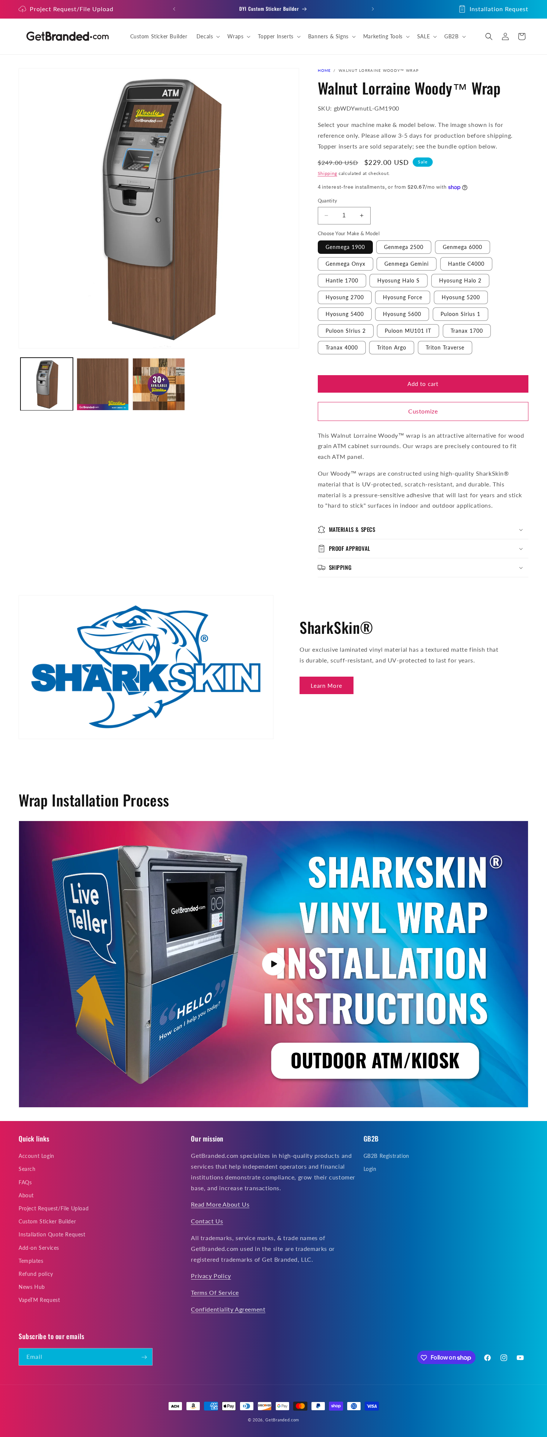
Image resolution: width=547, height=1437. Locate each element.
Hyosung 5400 (345, 314)
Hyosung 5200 (461, 297)
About (26, 1195)
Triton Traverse (445, 347)
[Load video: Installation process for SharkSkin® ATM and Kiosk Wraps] (273, 964)
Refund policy (36, 1274)
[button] (207, 36)
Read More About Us (220, 1204)
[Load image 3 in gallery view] (158, 384)
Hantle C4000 (466, 264)
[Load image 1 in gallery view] (46, 384)
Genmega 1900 (345, 247)
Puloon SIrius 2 (346, 331)
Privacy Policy (211, 1276)
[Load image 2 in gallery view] (103, 384)
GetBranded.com (282, 1419)
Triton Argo (391, 347)
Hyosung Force (402, 297)
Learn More (326, 685)
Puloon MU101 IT (408, 331)
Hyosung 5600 (402, 314)
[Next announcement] (373, 9)
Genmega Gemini (406, 264)
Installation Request (499, 8)
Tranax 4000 (342, 347)
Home (324, 70)
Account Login (36, 1156)
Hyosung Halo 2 (460, 280)
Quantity (328, 201)
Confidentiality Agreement (228, 1309)
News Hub (32, 1287)
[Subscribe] (144, 1357)
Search (27, 1169)
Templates (31, 1261)
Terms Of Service (215, 1292)
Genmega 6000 (462, 247)
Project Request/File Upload (71, 8)
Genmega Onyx (345, 264)
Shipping (328, 173)
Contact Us (207, 1221)
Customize (423, 411)
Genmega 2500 (403, 247)
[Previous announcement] (174, 9)
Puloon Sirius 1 (460, 314)
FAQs (25, 1182)
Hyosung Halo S (398, 280)
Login (370, 1169)
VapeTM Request (39, 1300)
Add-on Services (39, 1248)
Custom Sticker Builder (47, 1222)
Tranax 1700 (467, 331)
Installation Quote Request (52, 1235)
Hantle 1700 (342, 280)
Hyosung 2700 (345, 297)
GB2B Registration (386, 1156)
